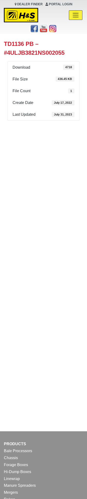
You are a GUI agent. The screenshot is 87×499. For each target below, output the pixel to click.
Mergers (11, 492)
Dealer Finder (30, 4)
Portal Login (60, 4)
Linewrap (12, 479)
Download (43, 127)
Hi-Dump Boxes (17, 472)
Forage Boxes (16, 465)
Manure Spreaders (20, 485)
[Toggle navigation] (75, 15)
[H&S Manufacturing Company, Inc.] (21, 15)
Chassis (11, 458)
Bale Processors (18, 451)
